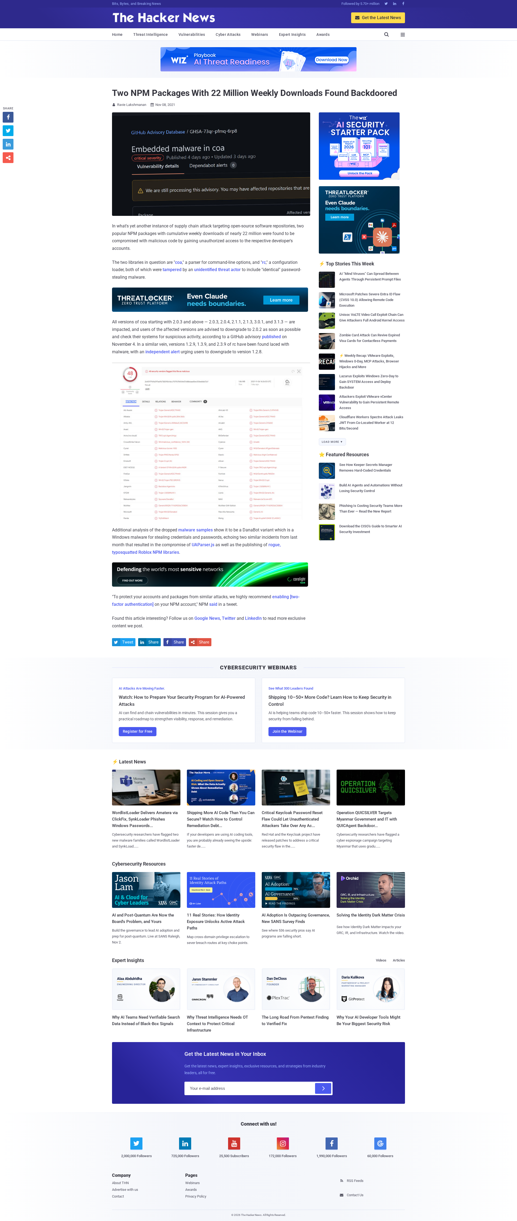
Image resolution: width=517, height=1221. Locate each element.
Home (117, 34)
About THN (120, 1183)
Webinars (259, 34)
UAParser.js (203, 544)
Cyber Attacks (228, 34)
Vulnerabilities (192, 34)
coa (178, 262)
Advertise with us (125, 1190)
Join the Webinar (287, 731)
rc (264, 262)
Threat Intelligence (150, 34)
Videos (381, 960)
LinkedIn (253, 618)
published (271, 336)
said (213, 604)
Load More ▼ (332, 441)
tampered (172, 269)
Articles (399, 960)
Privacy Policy (195, 1196)
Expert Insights (292, 34)
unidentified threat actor (217, 269)
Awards (323, 34)
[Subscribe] (323, 1088)
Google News (207, 618)
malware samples (195, 529)
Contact (118, 1196)
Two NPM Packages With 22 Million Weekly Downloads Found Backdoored (254, 93)
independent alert (162, 351)
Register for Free (137, 731)
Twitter (229, 618)
